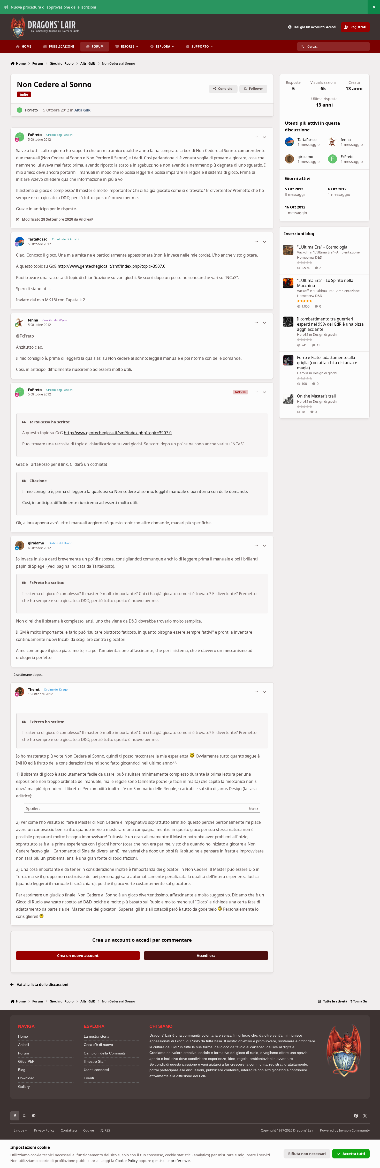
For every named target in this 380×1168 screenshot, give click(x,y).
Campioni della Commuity (105, 1053)
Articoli (23, 1045)
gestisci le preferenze (171, 1160)
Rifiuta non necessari (307, 1153)
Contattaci (69, 1130)
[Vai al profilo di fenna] (19, 322)
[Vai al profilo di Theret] (19, 691)
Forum (23, 1053)
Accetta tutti (354, 1153)
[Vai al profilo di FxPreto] (19, 110)
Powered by (345, 1130)
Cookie (88, 1130)
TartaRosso (38, 239)
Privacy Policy (44, 1130)
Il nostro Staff (94, 1061)
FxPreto (31, 110)
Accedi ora (206, 955)
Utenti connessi (96, 1070)
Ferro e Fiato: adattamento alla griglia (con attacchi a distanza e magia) (327, 363)
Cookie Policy (126, 1160)
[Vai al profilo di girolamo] (19, 545)
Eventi (89, 1078)
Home (23, 1036)
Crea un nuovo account (77, 955)
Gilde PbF (26, 1061)
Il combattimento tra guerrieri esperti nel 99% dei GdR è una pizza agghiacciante (330, 324)
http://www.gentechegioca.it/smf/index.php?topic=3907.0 (111, 266)
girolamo (36, 543)
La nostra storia (96, 1036)
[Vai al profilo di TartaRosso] (19, 241)
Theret (34, 689)
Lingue (19, 1130)
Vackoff (303, 252)
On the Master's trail (316, 396)
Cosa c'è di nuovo (98, 1045)
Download (26, 1078)
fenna (33, 320)
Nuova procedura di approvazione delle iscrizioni (53, 7)
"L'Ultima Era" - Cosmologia (322, 247)
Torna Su (359, 1001)
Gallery (24, 1086)
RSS (107, 1130)
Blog (21, 1070)
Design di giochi (325, 334)
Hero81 (302, 334)
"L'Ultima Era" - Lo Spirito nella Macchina (325, 283)
